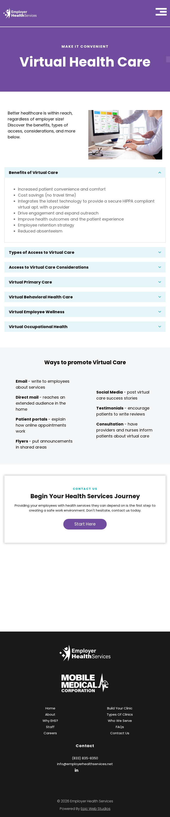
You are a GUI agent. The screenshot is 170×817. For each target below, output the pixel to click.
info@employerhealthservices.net (85, 764)
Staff (50, 726)
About (50, 714)
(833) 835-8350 (85, 758)
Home (50, 708)
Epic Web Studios (95, 808)
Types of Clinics (120, 714)
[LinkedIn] (76, 770)
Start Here (85, 524)
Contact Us (119, 733)
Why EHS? (50, 720)
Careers (50, 733)
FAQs (120, 726)
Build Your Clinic (119, 708)
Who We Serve (120, 720)
